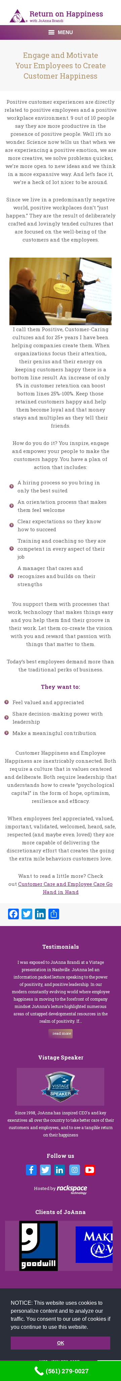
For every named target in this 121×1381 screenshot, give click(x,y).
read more (62, 1033)
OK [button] (60, 1343)
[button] (90, 1327)
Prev (12, 1245)
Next (109, 1245)
